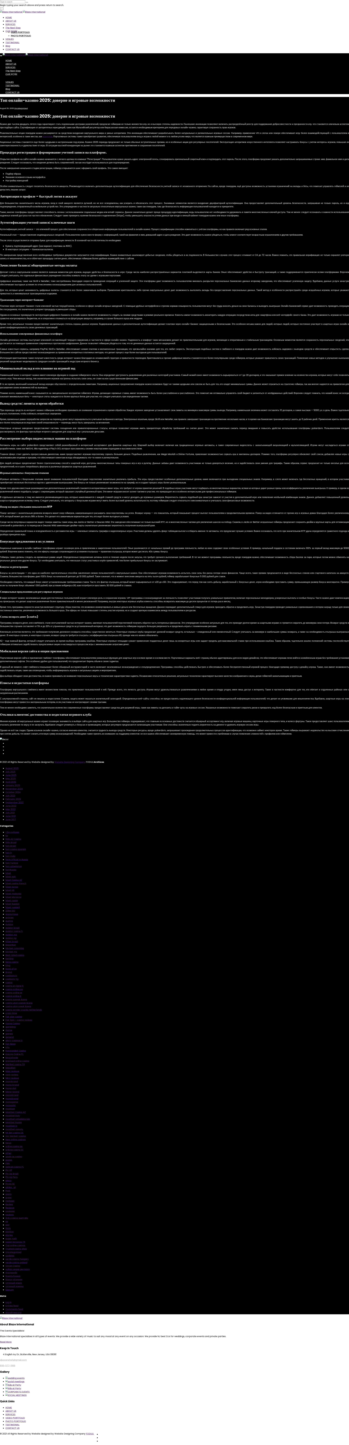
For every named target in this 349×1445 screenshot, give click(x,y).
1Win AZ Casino (13, 839)
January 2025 (12, 785)
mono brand (12, 1084)
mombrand (11, 1081)
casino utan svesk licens (18, 1006)
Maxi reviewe (12, 1071)
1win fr (8, 852)
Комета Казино (12, 1276)
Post (7, 1190)
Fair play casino (13, 1016)
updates (9, 1255)
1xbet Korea (11, 886)
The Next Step (13, 27)
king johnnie (11, 1057)
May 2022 (10, 809)
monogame (11, 1102)
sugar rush (11, 1238)
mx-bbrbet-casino (15, 1136)
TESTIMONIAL (12, 42)
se (6, 1221)
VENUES (9, 39)
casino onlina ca (14, 989)
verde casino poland (16, 1262)
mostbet (10, 1108)
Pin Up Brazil (11, 1173)
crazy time (11, 1013)
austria (9, 921)
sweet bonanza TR (15, 1242)
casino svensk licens (16, 999)
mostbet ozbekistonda (17, 1119)
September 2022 (14, 802)
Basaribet (10, 944)
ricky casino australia (16, 1218)
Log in (8, 1302)
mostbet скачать (14, 1129)
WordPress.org (13, 1312)
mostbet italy (12, 1115)
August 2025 (12, 768)
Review (9, 1204)
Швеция (9, 1289)
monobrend (11, 1098)
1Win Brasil (10, 842)
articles (9, 917)
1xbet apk (10, 876)
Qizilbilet (9, 1201)
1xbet (8, 873)
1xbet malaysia (13, 893)
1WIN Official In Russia (16, 859)
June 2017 (10, 819)
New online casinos (15, 1139)
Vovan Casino (12, 1265)
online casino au (13, 1146)
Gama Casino (12, 1023)
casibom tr (11, 975)
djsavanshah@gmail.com (13, 1360)
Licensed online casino (17, 1061)
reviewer (10, 1211)
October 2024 (13, 792)
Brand (8, 972)
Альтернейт (11, 1272)
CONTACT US (12, 49)
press (8, 1197)
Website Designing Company (69, 762)
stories (9, 1235)
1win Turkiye (11, 863)
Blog (7, 46)
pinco (8, 1180)
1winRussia (10, 869)
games (9, 1033)
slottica (9, 1231)
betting (9, 958)
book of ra (10, 968)
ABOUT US (10, 21)
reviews (9, 1214)
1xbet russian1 (12, 907)
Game (8, 1030)
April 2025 (10, 782)
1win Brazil (10, 845)
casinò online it (13, 996)
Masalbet (10, 1067)
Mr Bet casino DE (14, 1132)
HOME (8, 17)
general (9, 1037)
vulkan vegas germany (17, 1269)
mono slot (10, 1088)
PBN (7, 1163)
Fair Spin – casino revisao (18, 1020)
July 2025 (10, 771)
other (8, 1153)
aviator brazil (12, 927)
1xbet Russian (12, 904)
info (7, 1047)
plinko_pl (10, 1187)
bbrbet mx (11, 951)
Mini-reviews (12, 1078)
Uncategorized (21, 108)
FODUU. (90, 1433)
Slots (8, 1228)
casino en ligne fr (14, 985)
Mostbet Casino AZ (15, 1112)
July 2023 (10, 795)
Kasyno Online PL (14, 1054)
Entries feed (11, 1305)
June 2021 (10, 816)
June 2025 (10, 775)
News (8, 1143)
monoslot (10, 1105)
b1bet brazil (11, 941)
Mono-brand (12, 1091)
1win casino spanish (15, 849)
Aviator (9, 924)
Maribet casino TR (15, 1064)
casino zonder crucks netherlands (23, 1009)
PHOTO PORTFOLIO (21, 35)
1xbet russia (11, 900)
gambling (10, 1026)
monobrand (11, 1095)
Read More (6, 1342)
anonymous (11, 914)
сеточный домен (13, 1283)
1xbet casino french (15, 883)
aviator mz (11, 934)
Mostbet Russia (13, 1122)
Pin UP (8, 1170)
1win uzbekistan (13, 866)
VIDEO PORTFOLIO (20, 32)
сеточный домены (14, 1286)
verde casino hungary (17, 1259)
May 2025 (10, 778)
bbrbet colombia (14, 948)
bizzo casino (11, 962)
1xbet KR (9, 890)
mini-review (11, 1074)
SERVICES (10, 24)
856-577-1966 (7, 1365)
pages (8, 1160)
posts (8, 1194)
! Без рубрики (12, 832)
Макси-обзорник (13, 1279)
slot (7, 1224)
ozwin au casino (13, 1156)
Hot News (10, 1044)
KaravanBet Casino (15, 1050)
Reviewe (9, 1207)
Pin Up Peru (11, 1177)
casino (8, 982)
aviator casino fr (14, 931)
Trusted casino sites (16, 1248)
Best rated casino (14, 955)
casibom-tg (11, 979)
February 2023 (13, 799)
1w (6, 835)
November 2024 (14, 788)
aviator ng (10, 938)
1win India (10, 856)
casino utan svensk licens (18, 1003)
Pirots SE (10, 1184)
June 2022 (10, 805)
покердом (47, 136)
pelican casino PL (14, 1166)
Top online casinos (15, 1245)
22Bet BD (10, 910)
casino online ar (13, 992)
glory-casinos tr (14, 1040)
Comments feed (14, 1309)
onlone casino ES (14, 1149)
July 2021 (10, 812)
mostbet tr (11, 1125)
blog (7, 965)
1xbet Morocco (13, 897)
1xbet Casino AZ (13, 880)
